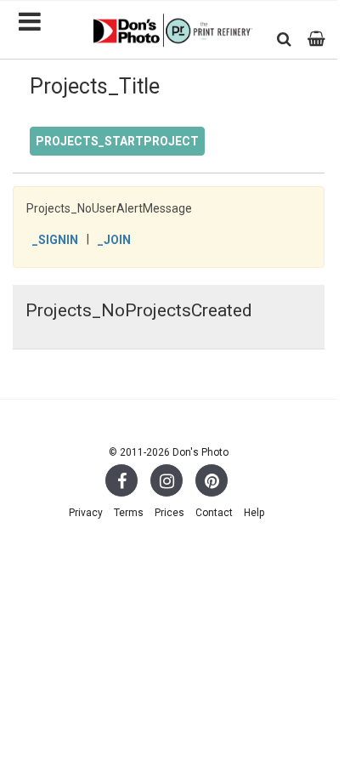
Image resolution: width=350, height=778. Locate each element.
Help (254, 513)
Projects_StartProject (117, 141)
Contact (214, 513)
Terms (129, 513)
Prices (169, 513)
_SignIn (55, 240)
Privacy (86, 513)
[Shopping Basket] (316, 39)
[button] (284, 39)
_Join (114, 240)
